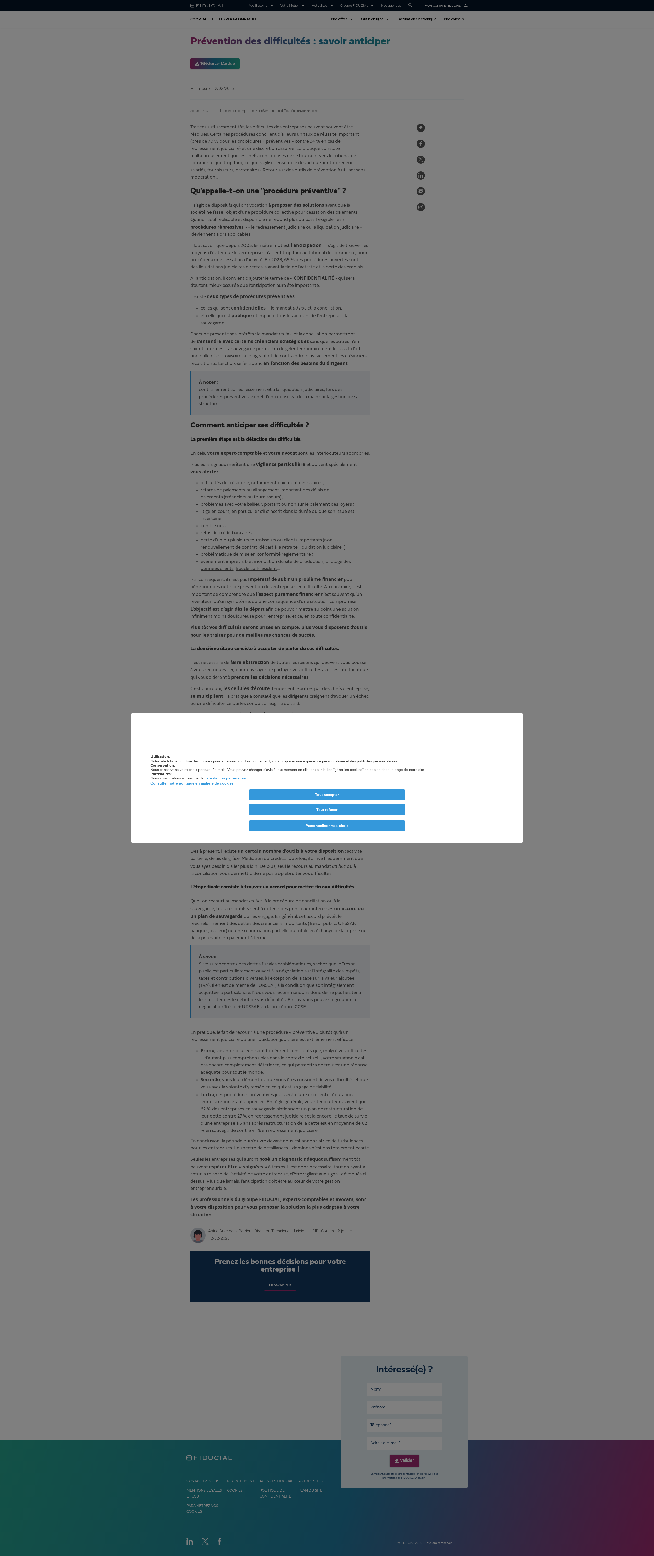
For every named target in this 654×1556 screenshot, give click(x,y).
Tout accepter (327, 795)
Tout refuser (326, 809)
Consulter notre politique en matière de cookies (192, 783)
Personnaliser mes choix (327, 826)
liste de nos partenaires (225, 778)
